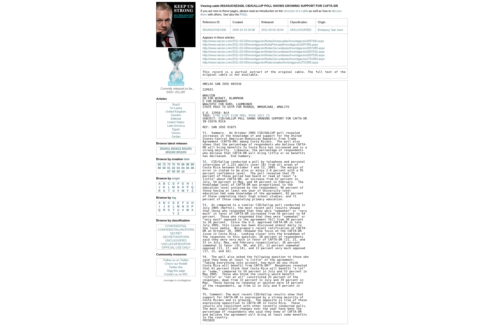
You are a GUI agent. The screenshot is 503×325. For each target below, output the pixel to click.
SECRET (176, 233)
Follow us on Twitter (176, 260)
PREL (243, 115)
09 (178, 171)
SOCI (260, 115)
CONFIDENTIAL (176, 226)
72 (164, 164)
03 (178, 168)
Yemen (175, 133)
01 (168, 168)
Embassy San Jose (330, 29)
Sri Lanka (176, 108)
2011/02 (170, 152)
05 (187, 168)
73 (168, 164)
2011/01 (187, 148)
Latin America (176, 125)
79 (178, 164)
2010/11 (165, 148)
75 (173, 164)
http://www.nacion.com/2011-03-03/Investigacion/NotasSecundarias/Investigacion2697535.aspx (264, 55)
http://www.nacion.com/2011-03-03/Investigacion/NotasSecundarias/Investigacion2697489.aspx (264, 48)
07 (168, 171)
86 (182, 164)
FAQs (243, 14)
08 (173, 171)
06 (192, 168)
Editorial (176, 118)
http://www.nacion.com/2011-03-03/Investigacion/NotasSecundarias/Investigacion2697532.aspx (264, 51)
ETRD (216, 115)
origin (176, 178)
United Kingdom (176, 111)
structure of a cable (296, 11)
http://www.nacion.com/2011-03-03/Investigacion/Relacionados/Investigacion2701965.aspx (261, 62)
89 (192, 164)
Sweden (176, 115)
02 (173, 168)
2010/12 (176, 148)
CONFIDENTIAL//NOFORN (176, 229)
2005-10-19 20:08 (243, 29)
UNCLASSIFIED (176, 240)
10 (182, 171)
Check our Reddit (176, 263)
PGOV (252, 115)
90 (159, 168)
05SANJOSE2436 (214, 29)
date (187, 159)
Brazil (176, 104)
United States (175, 122)
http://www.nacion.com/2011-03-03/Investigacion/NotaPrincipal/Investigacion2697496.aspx (260, 44)
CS (268, 115)
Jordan (176, 136)
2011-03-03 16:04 (272, 29)
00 (164, 168)
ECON (234, 115)
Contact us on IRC (176, 274)
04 (182, 168)
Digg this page (176, 270)
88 (187, 164)
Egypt (176, 129)
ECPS (225, 115)
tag (174, 197)
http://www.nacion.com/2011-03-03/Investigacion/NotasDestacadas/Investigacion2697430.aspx (263, 41)
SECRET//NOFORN (176, 237)
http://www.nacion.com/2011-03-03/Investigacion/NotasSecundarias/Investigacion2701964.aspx (264, 59)
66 (159, 164)
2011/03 (181, 152)
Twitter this (176, 267)
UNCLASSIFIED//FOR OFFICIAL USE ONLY (176, 245)
